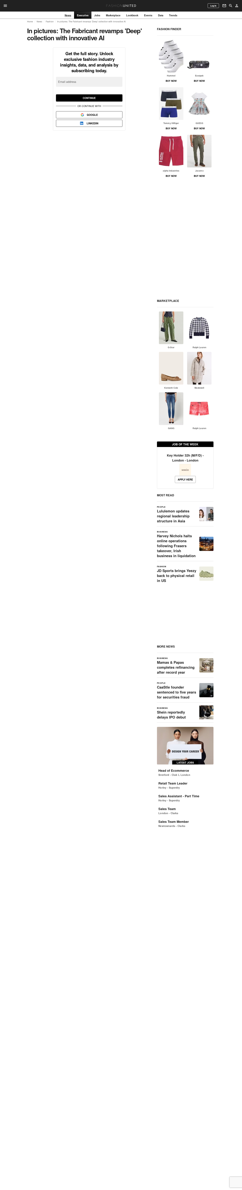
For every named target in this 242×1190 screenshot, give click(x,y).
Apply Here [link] (185, 479)
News (39, 21)
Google (92, 115)
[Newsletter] (224, 6)
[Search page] (230, 6)
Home (30, 21)
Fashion (50, 21)
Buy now (171, 80)
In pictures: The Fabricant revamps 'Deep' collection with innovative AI (91, 21)
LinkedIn (92, 123)
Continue (89, 98)
